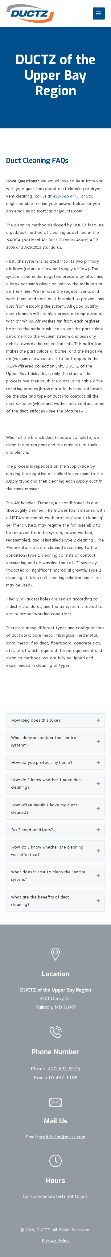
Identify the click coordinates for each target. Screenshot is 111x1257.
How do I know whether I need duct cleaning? (46, 784)
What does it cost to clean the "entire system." (48, 876)
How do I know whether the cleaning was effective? (47, 851)
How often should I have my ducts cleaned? (44, 809)
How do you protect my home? (41, 762)
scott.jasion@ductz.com (62, 1136)
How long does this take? (36, 720)
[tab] (55, 720)
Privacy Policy (55, 1240)
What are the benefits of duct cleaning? (40, 901)
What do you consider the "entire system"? (43, 741)
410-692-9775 (65, 196)
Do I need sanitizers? (32, 829)
